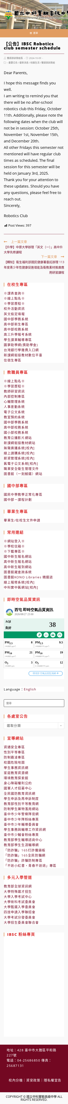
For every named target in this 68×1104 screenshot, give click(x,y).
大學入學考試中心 (18, 896)
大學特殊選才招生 (18, 891)
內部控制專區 (14, 396)
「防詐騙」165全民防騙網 (25, 855)
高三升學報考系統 (18, 334)
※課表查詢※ (14, 293)
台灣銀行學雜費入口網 (21, 350)
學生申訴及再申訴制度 (21, 798)
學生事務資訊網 (16, 768)
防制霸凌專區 (14, 757)
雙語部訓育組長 (15, 58)
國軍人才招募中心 (18, 788)
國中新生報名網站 (18, 556)
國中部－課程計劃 (18, 499)
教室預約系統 (14, 417)
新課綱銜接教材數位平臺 (23, 355)
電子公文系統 (14, 412)
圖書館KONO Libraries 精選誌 (28, 577)
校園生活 (34, 62)
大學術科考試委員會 (19, 902)
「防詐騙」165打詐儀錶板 (25, 850)
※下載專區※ (14, 551)
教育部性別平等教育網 (21, 804)
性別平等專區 (14, 752)
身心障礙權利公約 (18, 783)
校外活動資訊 (14, 308)
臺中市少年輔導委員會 (21, 824)
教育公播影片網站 (18, 438)
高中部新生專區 (16, 324)
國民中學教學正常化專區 (23, 494)
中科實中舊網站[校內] (21, 587)
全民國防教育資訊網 (19, 793)
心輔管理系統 (14, 401)
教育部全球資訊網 (18, 886)
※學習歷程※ (14, 303)
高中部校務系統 (16, 329)
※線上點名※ (14, 298)
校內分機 (16, 1080)
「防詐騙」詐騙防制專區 (23, 860)
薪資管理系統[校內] (19, 458)
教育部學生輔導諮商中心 (23, 840)
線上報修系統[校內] (19, 582)
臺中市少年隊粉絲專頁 (21, 819)
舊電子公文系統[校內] (21, 463)
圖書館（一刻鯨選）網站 (23, 474)
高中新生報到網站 (18, 567)
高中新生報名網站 (18, 561)
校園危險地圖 (14, 762)
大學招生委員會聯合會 (21, 922)
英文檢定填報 (14, 314)
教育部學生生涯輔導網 (21, 845)
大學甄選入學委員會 (19, 907)
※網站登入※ (14, 541)
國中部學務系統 (16, 319)
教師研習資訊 (14, 391)
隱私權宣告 (52, 1080)
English (30, 689)
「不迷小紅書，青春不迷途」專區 (30, 865)
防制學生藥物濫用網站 (21, 809)
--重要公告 (12, 62)
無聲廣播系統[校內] (19, 448)
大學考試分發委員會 (19, 917)
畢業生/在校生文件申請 (22, 520)
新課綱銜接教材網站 (19, 443)
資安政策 (33, 1080)
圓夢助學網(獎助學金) (21, 345)
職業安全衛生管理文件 (21, 468)
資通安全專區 (14, 747)
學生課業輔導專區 (18, 340)
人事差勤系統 (14, 406)
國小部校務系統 (16, 432)
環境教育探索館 (16, 778)
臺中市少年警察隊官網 (21, 814)
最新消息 (24, 62)
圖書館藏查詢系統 (18, 572)
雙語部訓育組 (48, 62)
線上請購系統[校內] (19, 453)
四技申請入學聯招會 (19, 912)
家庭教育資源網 (16, 773)
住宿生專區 (12, 360)
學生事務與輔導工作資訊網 (25, 829)
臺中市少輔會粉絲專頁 (21, 834)
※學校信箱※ (14, 546)
